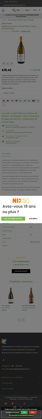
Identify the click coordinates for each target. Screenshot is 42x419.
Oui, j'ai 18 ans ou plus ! (13, 219)
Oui (24, 412)
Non (32, 412)
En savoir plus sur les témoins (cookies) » (21, 415)
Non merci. (33, 219)
